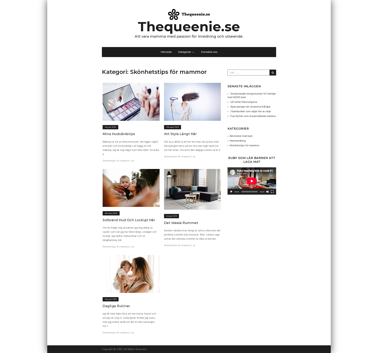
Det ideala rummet (181, 223)
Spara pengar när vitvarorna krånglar (250, 106)
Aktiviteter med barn (241, 135)
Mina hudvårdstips (119, 134)
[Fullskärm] (272, 191)
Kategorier (184, 52)
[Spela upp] (231, 191)
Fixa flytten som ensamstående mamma (253, 116)
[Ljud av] (267, 191)
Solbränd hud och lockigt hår (129, 220)
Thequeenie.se (189, 26)
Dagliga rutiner (116, 306)
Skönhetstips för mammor (116, 160)
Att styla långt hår (180, 134)
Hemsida (166, 52)
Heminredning (238, 140)
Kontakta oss (209, 52)
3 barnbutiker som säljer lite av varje (250, 111)
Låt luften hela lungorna (243, 101)
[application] (252, 181)
